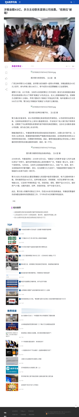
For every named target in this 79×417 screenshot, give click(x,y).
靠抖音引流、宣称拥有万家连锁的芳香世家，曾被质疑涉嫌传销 (40, 264)
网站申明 (31, 414)
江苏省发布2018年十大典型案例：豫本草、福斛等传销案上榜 (35, 215)
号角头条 (15, 414)
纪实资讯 (15, 411)
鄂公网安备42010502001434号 (56, 413)
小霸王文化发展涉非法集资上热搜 (31, 359)
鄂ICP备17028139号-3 (65, 412)
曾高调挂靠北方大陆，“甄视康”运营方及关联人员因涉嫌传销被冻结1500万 (43, 299)
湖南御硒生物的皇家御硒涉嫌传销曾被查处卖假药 (31, 212)
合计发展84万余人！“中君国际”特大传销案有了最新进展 (38, 315)
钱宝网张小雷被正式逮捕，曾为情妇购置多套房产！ (36, 333)
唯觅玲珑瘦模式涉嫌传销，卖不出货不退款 (34, 281)
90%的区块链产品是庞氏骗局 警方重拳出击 (34, 247)
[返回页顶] (76, 405)
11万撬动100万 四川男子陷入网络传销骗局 (34, 238)
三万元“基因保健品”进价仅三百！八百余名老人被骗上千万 (38, 255)
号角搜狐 (23, 414)
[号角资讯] (11, 2)
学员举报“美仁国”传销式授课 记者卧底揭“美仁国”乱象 (37, 376)
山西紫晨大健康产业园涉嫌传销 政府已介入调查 (35, 290)
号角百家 (31, 411)
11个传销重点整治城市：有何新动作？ (32, 341)
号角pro (23, 411)
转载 (14, 201)
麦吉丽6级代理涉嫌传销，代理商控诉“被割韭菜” (35, 273)
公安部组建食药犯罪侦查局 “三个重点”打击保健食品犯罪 (38, 324)
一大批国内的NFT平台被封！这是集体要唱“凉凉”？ (36, 350)
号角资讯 (51, 412)
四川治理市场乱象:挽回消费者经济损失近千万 (29, 217)
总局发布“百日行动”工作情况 (29, 385)
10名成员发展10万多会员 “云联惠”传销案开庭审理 (36, 229)
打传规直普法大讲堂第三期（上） (31, 367)
